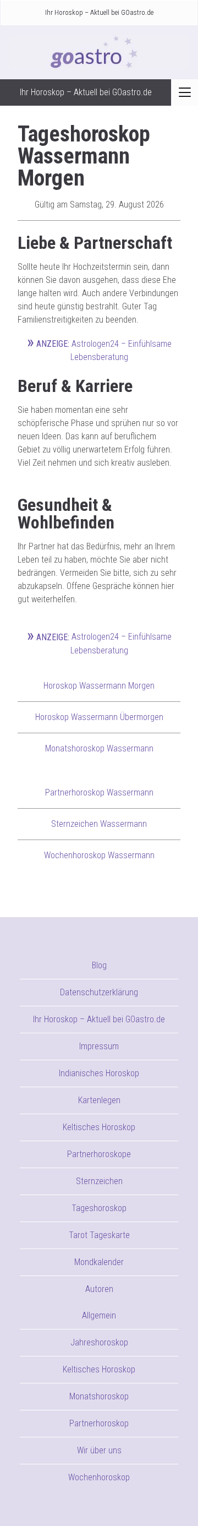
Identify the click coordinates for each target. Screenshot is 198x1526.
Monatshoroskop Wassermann (99, 748)
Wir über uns (99, 1450)
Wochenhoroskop (99, 1477)
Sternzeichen (99, 1181)
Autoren (99, 1289)
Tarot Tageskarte (99, 1235)
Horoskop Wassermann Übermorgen (99, 717)
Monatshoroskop (99, 1396)
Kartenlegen (99, 1100)
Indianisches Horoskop (99, 1073)
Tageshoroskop (99, 1208)
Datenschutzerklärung (99, 992)
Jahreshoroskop (99, 1342)
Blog (99, 965)
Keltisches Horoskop (99, 1127)
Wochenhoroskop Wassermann (99, 855)
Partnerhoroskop (99, 1423)
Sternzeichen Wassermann (99, 824)
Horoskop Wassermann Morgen (99, 685)
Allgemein (99, 1315)
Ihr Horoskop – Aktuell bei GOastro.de (99, 12)
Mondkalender (99, 1262)
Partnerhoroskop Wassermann (99, 792)
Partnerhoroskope (99, 1154)
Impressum (99, 1046)
